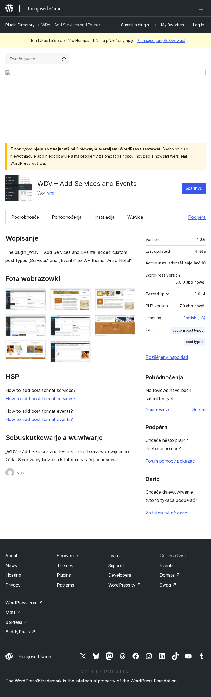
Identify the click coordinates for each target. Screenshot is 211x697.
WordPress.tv (124, 585)
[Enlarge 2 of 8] (38, 322)
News (11, 565)
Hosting (13, 575)
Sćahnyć (193, 188)
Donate (170, 575)
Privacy (13, 585)
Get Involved (173, 555)
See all (199, 409)
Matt (13, 612)
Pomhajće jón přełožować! (161, 40)
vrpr (51, 193)
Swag (168, 585)
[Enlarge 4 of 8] (83, 295)
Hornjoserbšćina (34, 656)
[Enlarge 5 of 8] (83, 322)
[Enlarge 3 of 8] (38, 348)
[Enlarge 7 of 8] (128, 295)
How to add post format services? (40, 398)
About (11, 555)
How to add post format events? (39, 419)
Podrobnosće (25, 217)
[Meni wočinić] (202, 8)
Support (116, 565)
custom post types (188, 330)
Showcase (67, 555)
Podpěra (197, 217)
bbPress (16, 622)
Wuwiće (135, 217)
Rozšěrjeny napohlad (167, 357)
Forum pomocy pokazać (170, 461)
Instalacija (105, 217)
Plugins (64, 575)
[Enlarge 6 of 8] (83, 348)
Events (167, 565)
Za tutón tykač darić (166, 513)
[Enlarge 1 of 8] (38, 295)
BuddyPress (20, 632)
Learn (114, 555)
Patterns (65, 585)
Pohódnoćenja (67, 217)
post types (194, 342)
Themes (65, 565)
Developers (119, 575)
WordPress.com (24, 602)
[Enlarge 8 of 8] (128, 322)
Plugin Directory (20, 24)
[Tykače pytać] (63, 58)
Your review (157, 409)
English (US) (195, 317)
